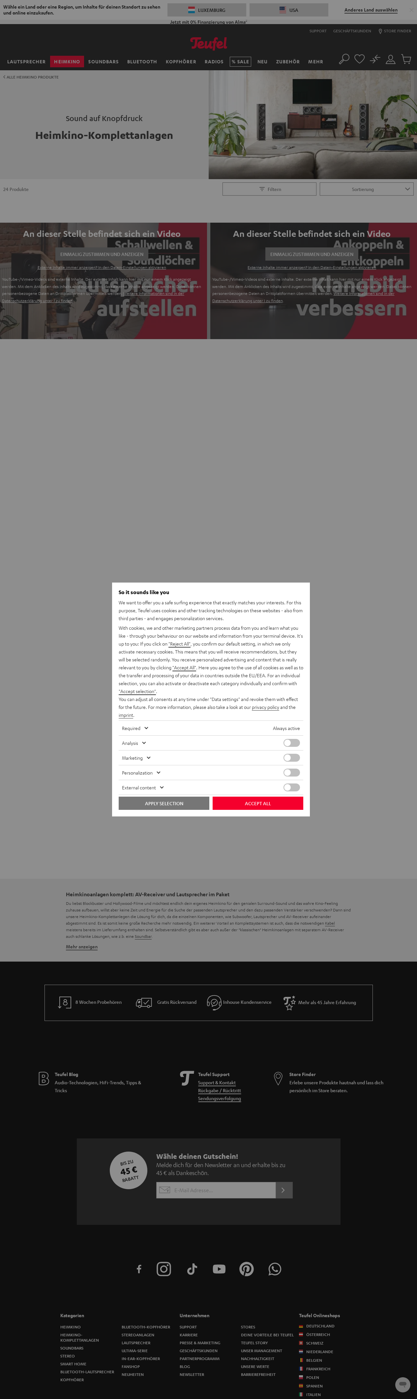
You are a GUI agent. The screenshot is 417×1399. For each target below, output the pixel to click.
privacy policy (265, 707)
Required (131, 728)
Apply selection (164, 803)
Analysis (130, 743)
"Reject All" (179, 644)
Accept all (258, 803)
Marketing (132, 758)
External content (139, 787)
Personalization (137, 773)
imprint (126, 715)
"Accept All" (184, 667)
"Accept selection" (137, 691)
